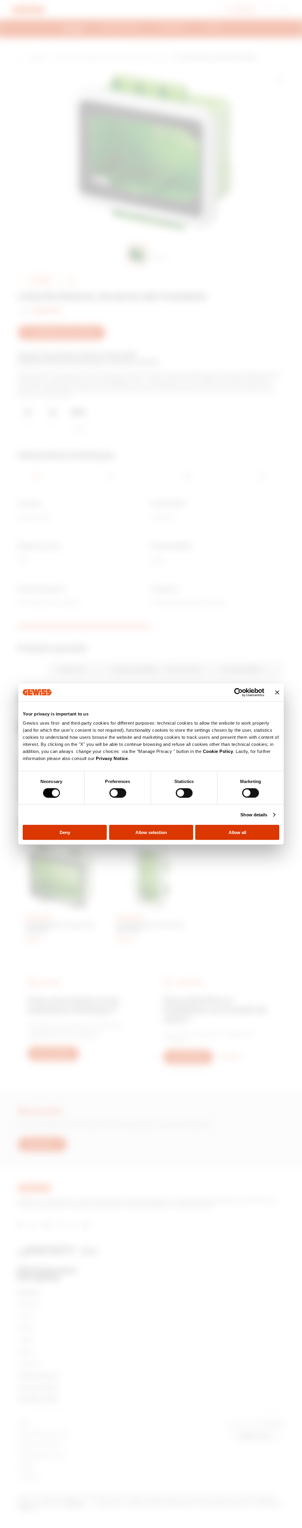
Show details (253, 814)
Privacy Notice (112, 758)
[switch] (117, 792)
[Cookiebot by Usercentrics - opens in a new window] (238, 692)
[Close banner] (277, 692)
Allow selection (151, 832)
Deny (65, 832)
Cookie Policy (218, 751)
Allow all (237, 832)
